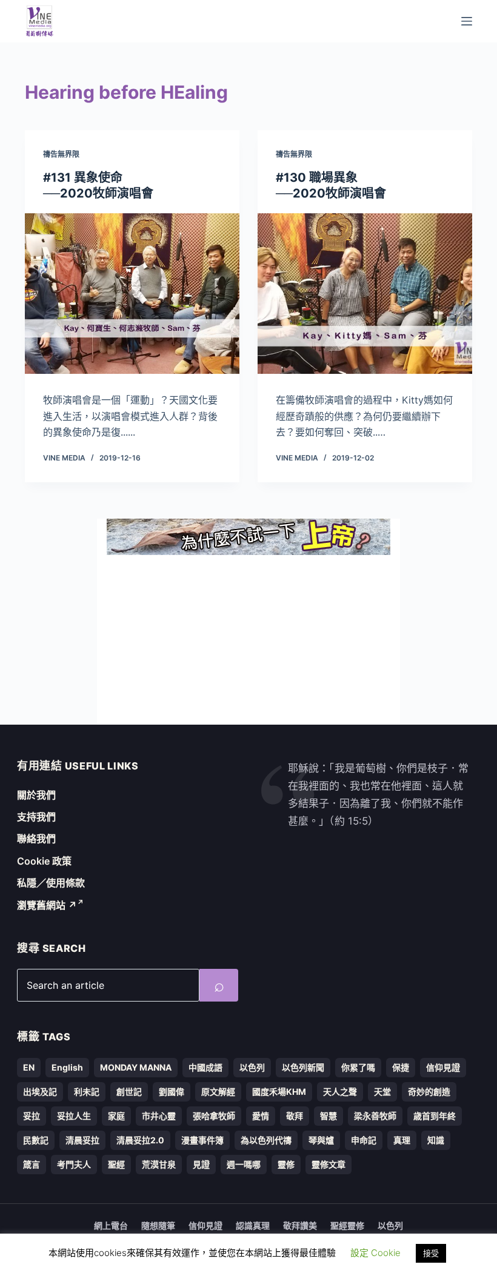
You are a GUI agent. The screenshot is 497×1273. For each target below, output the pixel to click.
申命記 (363, 1140)
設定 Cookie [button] (375, 1252)
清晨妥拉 (82, 1140)
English (67, 1067)
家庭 (116, 1116)
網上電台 (111, 1225)
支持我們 (36, 817)
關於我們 (36, 795)
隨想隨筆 (158, 1225)
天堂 (382, 1091)
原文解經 (218, 1091)
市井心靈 (159, 1116)
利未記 (86, 1091)
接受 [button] (431, 1253)
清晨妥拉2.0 (140, 1140)
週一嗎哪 (244, 1164)
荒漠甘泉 (159, 1164)
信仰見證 (443, 1067)
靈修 (286, 1164)
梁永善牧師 (375, 1116)
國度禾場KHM (279, 1091)
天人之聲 (340, 1091)
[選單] (466, 21)
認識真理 (253, 1225)
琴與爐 (321, 1140)
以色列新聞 (303, 1067)
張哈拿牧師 (214, 1116)
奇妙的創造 (429, 1091)
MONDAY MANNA (136, 1067)
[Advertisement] (248, 640)
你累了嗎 (358, 1067)
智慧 (328, 1116)
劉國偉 (171, 1091)
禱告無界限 (61, 154)
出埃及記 (40, 1091)
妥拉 (31, 1116)
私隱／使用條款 (51, 883)
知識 (435, 1140)
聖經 (116, 1164)
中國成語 (205, 1067)
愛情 (260, 1116)
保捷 (400, 1067)
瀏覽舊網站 (47, 905)
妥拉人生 (74, 1116)
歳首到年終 (434, 1116)
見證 (201, 1164)
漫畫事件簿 (202, 1140)
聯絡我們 (36, 839)
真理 (401, 1140)
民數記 (35, 1140)
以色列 (252, 1067)
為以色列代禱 (266, 1140)
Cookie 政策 (44, 861)
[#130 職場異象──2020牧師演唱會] (365, 293)
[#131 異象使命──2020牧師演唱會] (132, 293)
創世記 (129, 1091)
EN (29, 1067)
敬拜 (294, 1116)
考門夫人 (74, 1164)
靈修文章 (328, 1164)
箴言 (31, 1164)
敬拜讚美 (300, 1225)
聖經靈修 (347, 1225)
